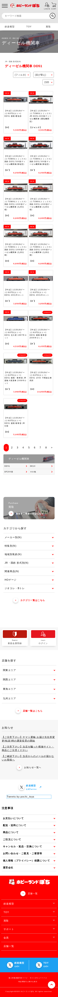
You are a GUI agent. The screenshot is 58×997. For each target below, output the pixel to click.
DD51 (7, 466)
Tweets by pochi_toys (20, 796)
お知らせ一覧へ (32, 767)
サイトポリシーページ (38, 978)
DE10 (33, 466)
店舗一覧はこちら (33, 711)
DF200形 (8, 472)
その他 (33, 472)
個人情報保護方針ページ (18, 978)
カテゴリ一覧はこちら (32, 600)
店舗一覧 (33, 893)
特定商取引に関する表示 (27, 981)
